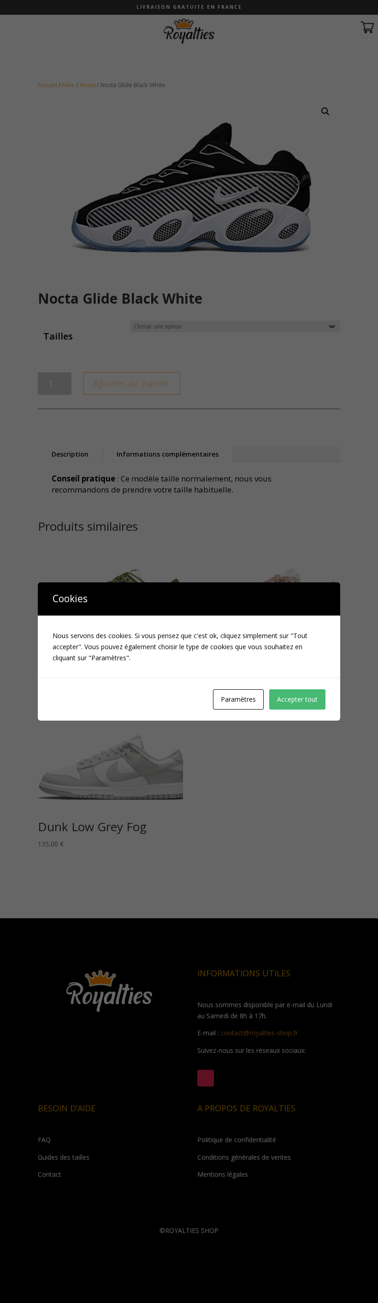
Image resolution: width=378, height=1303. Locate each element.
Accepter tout (297, 699)
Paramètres (238, 699)
